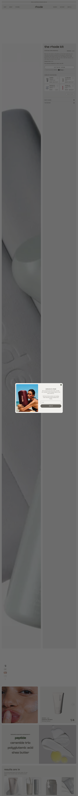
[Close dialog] (61, 385)
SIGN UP (51, 406)
